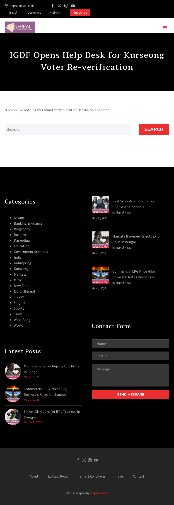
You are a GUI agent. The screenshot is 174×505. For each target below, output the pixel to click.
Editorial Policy (58, 476)
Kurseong (21, 268)
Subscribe (80, 12)
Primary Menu (165, 27)
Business (20, 234)
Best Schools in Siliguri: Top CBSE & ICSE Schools (133, 204)
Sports (19, 308)
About (34, 476)
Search (154, 129)
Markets (20, 274)
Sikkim (56, 12)
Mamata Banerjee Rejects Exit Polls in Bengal (135, 239)
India (18, 257)
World (18, 325)
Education (21, 246)
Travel (13, 12)
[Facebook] (52, 5)
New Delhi (21, 285)
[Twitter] (59, 5)
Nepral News (99, 493)
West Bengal (24, 319)
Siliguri (19, 302)
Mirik (18, 280)
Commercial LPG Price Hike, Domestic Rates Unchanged (134, 274)
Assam (19, 217)
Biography (22, 229)
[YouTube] (73, 5)
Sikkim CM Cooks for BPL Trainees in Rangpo (52, 414)
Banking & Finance (28, 223)
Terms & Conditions (91, 476)
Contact (138, 476)
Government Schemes (31, 251)
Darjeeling (34, 12)
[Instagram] (66, 5)
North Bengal (24, 291)
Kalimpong (22, 263)
